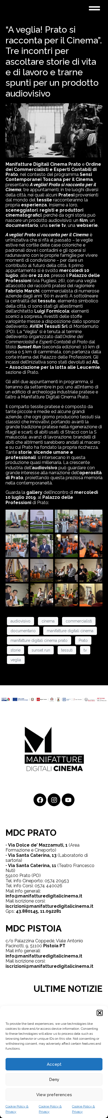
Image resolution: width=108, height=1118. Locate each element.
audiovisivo (20, 621)
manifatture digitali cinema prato (39, 640)
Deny (54, 1079)
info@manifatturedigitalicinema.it (44, 896)
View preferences (54, 1094)
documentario (23, 631)
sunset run (41, 650)
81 (58, 911)
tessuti (67, 650)
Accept (54, 1064)
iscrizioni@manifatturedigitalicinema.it (49, 906)
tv (85, 650)
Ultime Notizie (68, 989)
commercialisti (79, 621)
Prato (83, 640)
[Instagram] (54, 799)
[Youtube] (68, 799)
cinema (48, 621)
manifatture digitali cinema (70, 631)
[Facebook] (40, 799)
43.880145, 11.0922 (36, 911)
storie (15, 650)
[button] (99, 1013)
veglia (16, 660)
